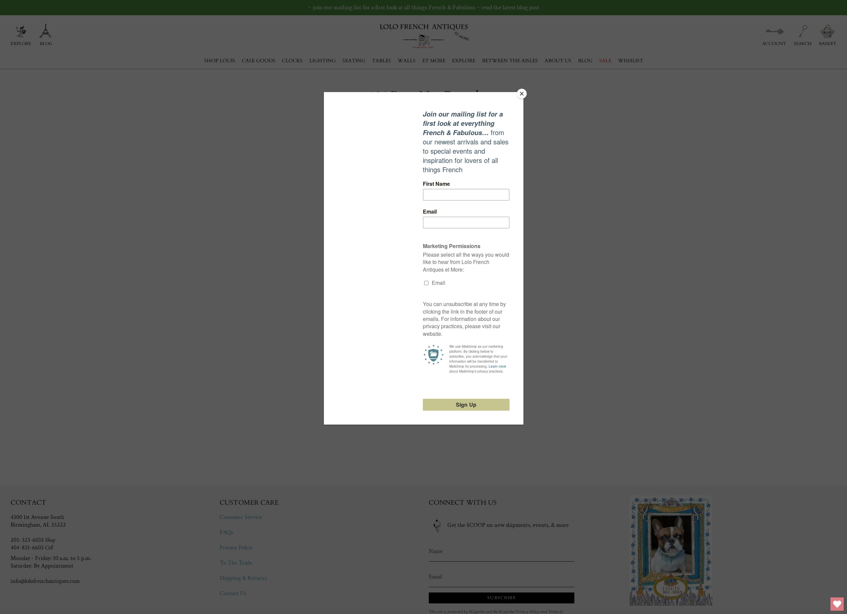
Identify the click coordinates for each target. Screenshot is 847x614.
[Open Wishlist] (837, 604)
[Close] (522, 94)
